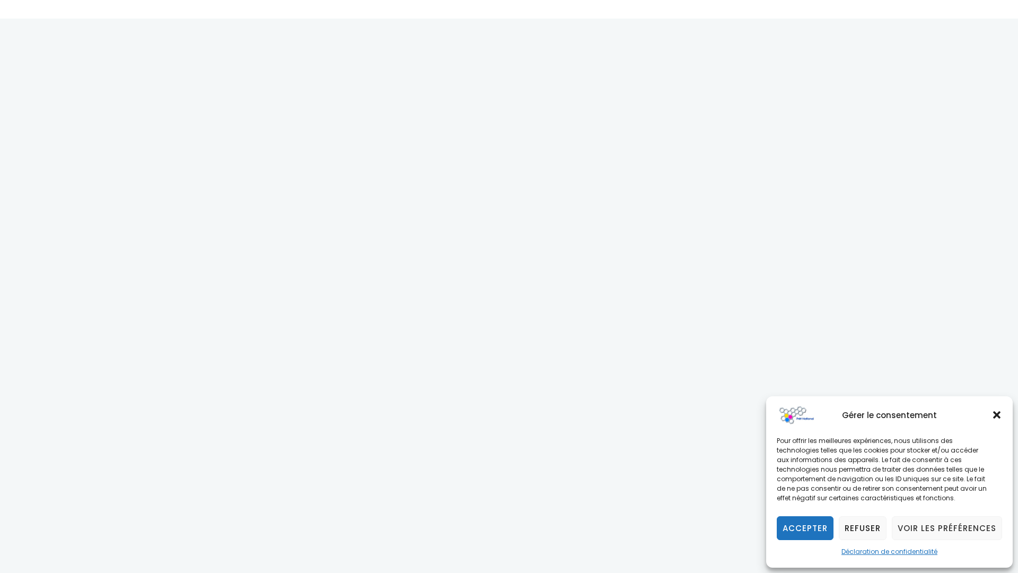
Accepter (805, 528)
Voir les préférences (947, 528)
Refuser (863, 528)
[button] (996, 415)
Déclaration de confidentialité (889, 551)
